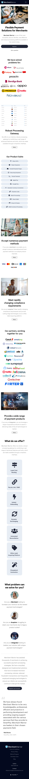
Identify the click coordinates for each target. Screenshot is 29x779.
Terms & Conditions (14, 749)
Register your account (14, 688)
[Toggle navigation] (26, 2)
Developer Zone (14, 756)
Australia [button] (14, 774)
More (14, 147)
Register (14, 46)
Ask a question (14, 50)
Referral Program (14, 754)
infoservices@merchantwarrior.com (14, 770)
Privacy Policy (14, 751)
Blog (14, 759)
